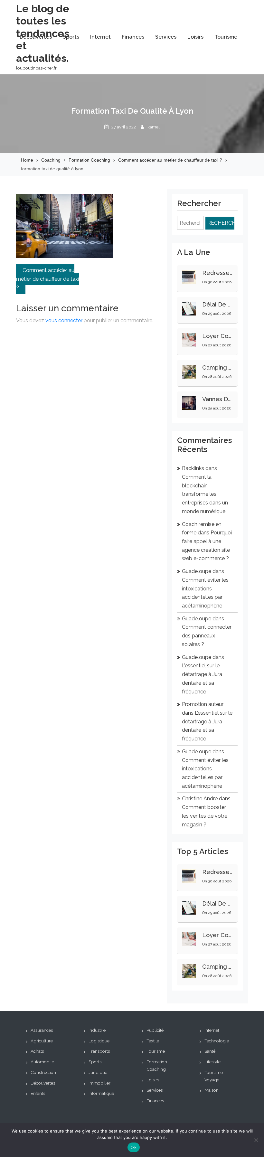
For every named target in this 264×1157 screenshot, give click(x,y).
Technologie (216, 1040)
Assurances (42, 1030)
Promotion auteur (202, 704)
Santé (209, 1051)
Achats (37, 1051)
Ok (134, 1147)
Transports (99, 1051)
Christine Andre (200, 798)
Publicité (155, 1030)
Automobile (42, 1061)
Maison (211, 1090)
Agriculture (42, 1040)
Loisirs (195, 37)
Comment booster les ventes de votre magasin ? (204, 815)
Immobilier (99, 1083)
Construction (43, 1072)
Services (165, 37)
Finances (133, 37)
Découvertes (36, 37)
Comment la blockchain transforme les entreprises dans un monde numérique (205, 494)
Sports (71, 37)
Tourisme (225, 37)
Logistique (99, 1040)
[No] (256, 1140)
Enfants (38, 1093)
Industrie (97, 1030)
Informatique (101, 1093)
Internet (100, 37)
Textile (152, 1040)
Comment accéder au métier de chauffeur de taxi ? (47, 278)
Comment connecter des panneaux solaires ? (206, 635)
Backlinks (193, 468)
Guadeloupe (196, 571)
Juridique (98, 1072)
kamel (153, 126)
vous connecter (63, 320)
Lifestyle (212, 1061)
